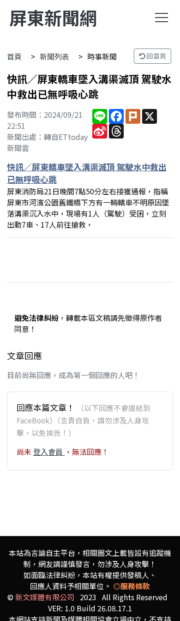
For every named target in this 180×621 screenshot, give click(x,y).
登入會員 (49, 451)
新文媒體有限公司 (44, 597)
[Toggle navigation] (161, 17)
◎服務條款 (131, 585)
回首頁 (155, 55)
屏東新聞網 (53, 17)
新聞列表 (54, 56)
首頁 (14, 56)
